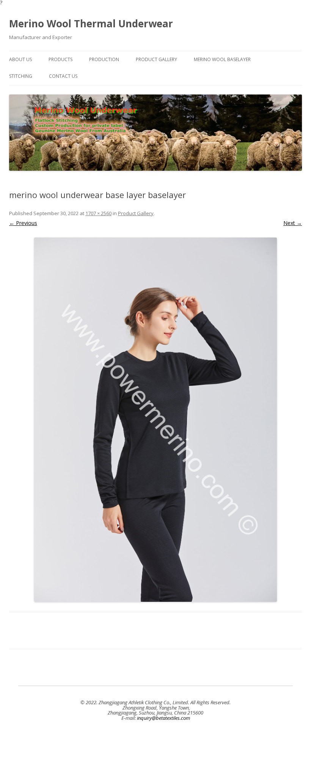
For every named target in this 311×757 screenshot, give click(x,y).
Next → (292, 223)
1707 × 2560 (98, 213)
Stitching (20, 76)
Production (104, 59)
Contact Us (63, 76)
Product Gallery (156, 59)
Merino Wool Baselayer (222, 59)
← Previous (23, 223)
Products (60, 59)
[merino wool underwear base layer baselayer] (155, 420)
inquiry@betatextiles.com (163, 718)
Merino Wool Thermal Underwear (91, 23)
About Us (20, 59)
